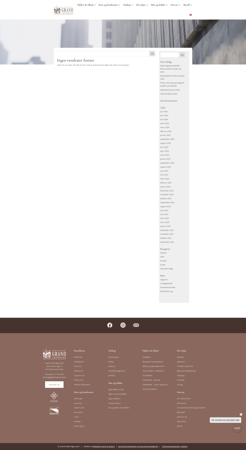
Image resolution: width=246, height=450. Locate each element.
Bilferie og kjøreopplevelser (153, 366)
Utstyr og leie (79, 426)
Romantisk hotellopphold (152, 361)
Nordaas (77, 421)
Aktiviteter (181, 361)
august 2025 (165, 143)
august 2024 (165, 167)
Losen (76, 417)
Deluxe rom (78, 380)
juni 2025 (164, 147)
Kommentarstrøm (167, 287)
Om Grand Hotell (184, 398)
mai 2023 (164, 214)
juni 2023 (164, 210)
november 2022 (167, 234)
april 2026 (164, 123)
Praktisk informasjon (82, 384)
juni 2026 (164, 115)
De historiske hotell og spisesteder (191, 407)
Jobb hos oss (182, 417)
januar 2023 (165, 226)
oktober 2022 (165, 238)
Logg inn (164, 279)
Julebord (111, 375)
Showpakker (147, 375)
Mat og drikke (158, 4)
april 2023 (164, 218)
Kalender (180, 357)
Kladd (162, 265)
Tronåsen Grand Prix (185, 366)
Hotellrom (79, 350)
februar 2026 (165, 131)
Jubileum (111, 366)
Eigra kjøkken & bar (116, 389)
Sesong (180, 384)
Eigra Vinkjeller (114, 398)
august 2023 (165, 206)
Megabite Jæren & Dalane (104, 446)
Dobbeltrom (79, 361)
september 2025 (167, 139)
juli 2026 (164, 111)
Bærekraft (181, 412)
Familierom (78, 371)
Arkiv (162, 257)
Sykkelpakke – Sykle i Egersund (155, 384)
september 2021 (167, 242)
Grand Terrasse (114, 403)
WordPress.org (166, 291)
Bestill (186, 4)
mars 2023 (164, 222)
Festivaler (180, 380)
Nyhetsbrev (181, 421)
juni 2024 (164, 171)
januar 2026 (165, 135)
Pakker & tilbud (85, 4)
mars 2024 (164, 178)
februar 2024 (165, 182)
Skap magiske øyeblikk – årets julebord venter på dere (170, 68)
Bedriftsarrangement (116, 371)
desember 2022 (167, 230)
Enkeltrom (78, 357)
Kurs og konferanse (108, 4)
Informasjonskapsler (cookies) (174, 446)
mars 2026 (164, 127)
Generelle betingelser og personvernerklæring (138, 446)
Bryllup (111, 361)
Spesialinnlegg (166, 268)
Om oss (174, 4)
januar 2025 (165, 159)
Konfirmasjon (113, 357)
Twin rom (77, 366)
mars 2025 (164, 155)
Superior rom (79, 375)
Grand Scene (79, 407)
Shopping (180, 375)
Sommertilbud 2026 (168, 94)
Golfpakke (147, 357)
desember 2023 (167, 190)
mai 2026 (164, 119)
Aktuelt (163, 253)
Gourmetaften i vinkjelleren (153, 371)
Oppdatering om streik (170, 90)
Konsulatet (78, 412)
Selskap (127, 4)
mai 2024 (164, 175)
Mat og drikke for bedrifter (118, 407)
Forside (163, 261)
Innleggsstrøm (166, 283)
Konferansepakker (150, 389)
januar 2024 (165, 186)
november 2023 (167, 194)
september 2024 (167, 163)
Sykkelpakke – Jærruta (151, 380)
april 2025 (164, 151)
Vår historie (181, 403)
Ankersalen (78, 398)
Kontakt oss (54, 384)
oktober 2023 (165, 198)
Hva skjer (141, 4)
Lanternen (78, 403)
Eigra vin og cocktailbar (117, 394)
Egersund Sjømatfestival (186, 371)
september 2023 (167, 202)
